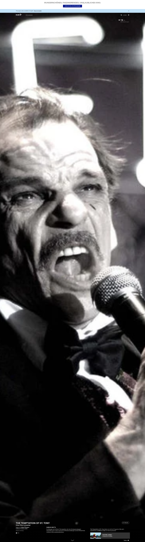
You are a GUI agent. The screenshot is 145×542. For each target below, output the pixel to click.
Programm (29, 15)
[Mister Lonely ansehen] (95, 535)
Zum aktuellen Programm (72, 6)
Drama (17, 530)
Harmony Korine (107, 536)
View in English (38, 10)
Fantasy (22, 530)
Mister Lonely (107, 535)
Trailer (126, 522)
